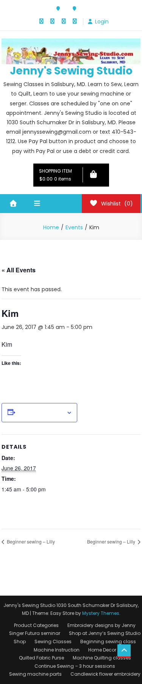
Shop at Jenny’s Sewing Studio (104, 633)
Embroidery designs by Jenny (101, 625)
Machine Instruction (57, 650)
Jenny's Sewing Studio (71, 70)
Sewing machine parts (35, 674)
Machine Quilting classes (102, 658)
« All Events (19, 270)
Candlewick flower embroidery (105, 674)
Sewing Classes (53, 641)
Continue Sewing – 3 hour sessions (74, 666)
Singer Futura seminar (34, 633)
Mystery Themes (100, 613)
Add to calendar (40, 413)
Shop (20, 641)
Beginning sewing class (108, 641)
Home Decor (102, 650)
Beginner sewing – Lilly (30, 541)
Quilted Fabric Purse (41, 658)
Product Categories (36, 625)
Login (102, 21)
